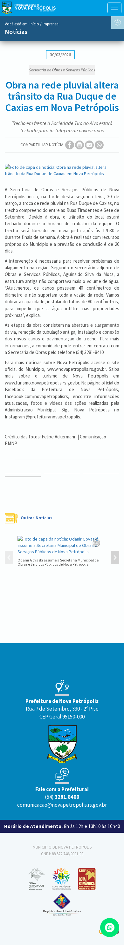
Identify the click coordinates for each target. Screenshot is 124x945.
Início (34, 24)
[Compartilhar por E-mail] (90, 145)
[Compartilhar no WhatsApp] (99, 145)
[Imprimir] (80, 145)
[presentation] (9, 558)
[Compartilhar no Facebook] (70, 145)
